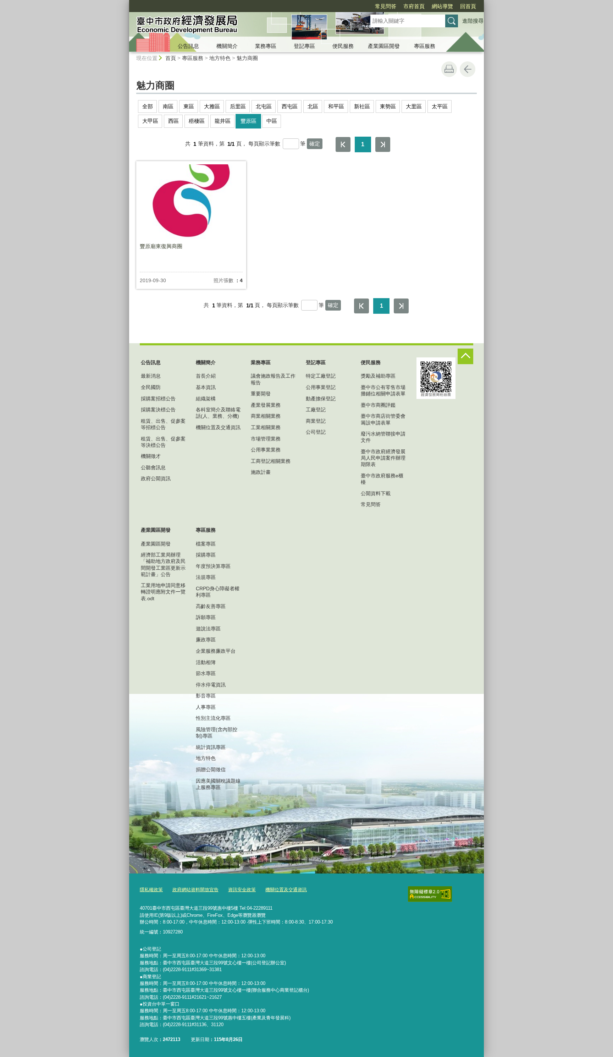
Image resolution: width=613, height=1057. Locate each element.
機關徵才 (151, 456)
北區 (313, 106)
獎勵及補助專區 (378, 376)
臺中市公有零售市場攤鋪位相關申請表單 (383, 390)
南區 (168, 106)
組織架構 (206, 398)
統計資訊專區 (211, 747)
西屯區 (290, 106)
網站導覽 (442, 6)
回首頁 (468, 6)
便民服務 (343, 46)
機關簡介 (227, 46)
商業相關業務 (266, 416)
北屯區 (264, 106)
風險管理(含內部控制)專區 (216, 733)
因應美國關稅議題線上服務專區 (218, 784)
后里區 (238, 106)
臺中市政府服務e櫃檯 (382, 479)
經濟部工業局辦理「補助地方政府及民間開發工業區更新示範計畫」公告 (163, 564)
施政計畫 (261, 472)
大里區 (414, 106)
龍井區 (223, 121)
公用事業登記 (321, 387)
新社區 (362, 106)
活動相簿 (206, 662)
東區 (188, 106)
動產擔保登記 (321, 398)
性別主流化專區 (213, 718)
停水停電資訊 (211, 685)
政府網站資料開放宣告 (195, 889)
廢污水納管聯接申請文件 (383, 437)
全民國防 (151, 387)
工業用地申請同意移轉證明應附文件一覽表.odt (163, 591)
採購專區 (206, 555)
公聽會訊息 (153, 467)
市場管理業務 (266, 439)
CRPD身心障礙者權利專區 (217, 592)
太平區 (440, 106)
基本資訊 (206, 387)
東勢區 (388, 106)
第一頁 (343, 144)
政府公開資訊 (156, 478)
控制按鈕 (465, 356)
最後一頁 (382, 144)
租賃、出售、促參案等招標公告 (163, 424)
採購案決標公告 (158, 409)
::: (126, 3)
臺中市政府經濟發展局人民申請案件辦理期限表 (383, 458)
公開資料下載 (376, 493)
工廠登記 (316, 409)
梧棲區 (197, 121)
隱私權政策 (151, 889)
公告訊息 (188, 46)
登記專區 (304, 46)
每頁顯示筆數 (264, 144)
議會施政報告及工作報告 (273, 379)
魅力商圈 (247, 58)
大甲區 (150, 121)
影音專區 (206, 696)
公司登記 (316, 432)
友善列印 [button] (449, 69)
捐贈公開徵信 (211, 769)
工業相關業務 (266, 427)
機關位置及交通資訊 (218, 427)
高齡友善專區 (211, 606)
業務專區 (265, 46)
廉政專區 (206, 639)
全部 (147, 106)
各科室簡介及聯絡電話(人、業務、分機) (218, 413)
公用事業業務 (266, 450)
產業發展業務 (266, 405)
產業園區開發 (384, 46)
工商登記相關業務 (271, 461)
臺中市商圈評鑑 (378, 405)
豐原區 (248, 121)
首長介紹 (206, 376)
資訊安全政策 (242, 889)
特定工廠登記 (321, 376)
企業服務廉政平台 (216, 651)
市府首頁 (414, 6)
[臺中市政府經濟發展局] (241, 26)
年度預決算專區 (213, 566)
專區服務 (424, 46)
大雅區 (212, 106)
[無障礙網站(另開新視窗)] (430, 894)
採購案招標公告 (158, 398)
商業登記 (316, 421)
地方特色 (220, 58)
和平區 (336, 106)
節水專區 (206, 673)
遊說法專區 (208, 628)
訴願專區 (206, 617)
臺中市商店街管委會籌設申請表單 (383, 419)
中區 (271, 121)
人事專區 (206, 707)
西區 (173, 121)
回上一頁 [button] (467, 69)
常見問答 (385, 6)
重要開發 (261, 393)
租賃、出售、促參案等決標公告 (163, 442)
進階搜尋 (473, 21)
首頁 (170, 58)
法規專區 (206, 577)
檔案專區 (206, 544)
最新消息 (151, 376)
